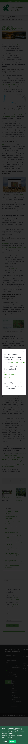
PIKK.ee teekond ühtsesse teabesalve (11, 374)
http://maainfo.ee (18, 362)
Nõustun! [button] (12, 741)
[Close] (24, 351)
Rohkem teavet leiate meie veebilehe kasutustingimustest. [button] (12, 736)
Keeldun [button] (5, 741)
